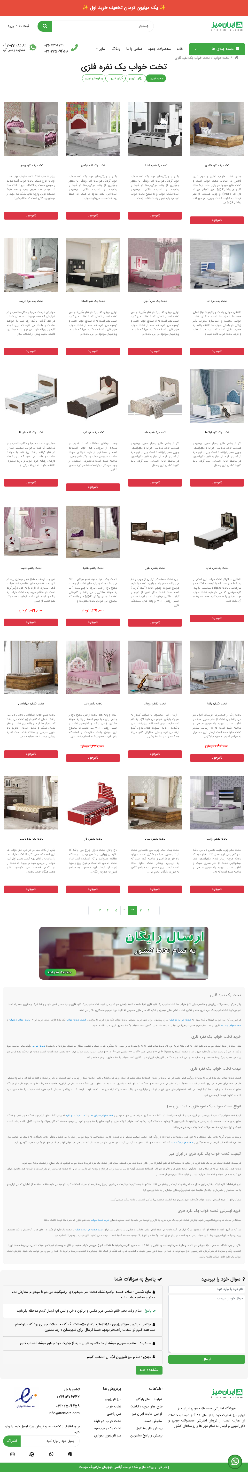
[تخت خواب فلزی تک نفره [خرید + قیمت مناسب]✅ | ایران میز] (217, 129)
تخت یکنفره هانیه (93, 568)
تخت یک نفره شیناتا (31, 432)
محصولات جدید (159, 49)
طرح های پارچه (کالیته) (147, 1407)
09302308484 (15, 46)
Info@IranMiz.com (64, 1413)
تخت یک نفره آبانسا (217, 432)
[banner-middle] (124, 953)
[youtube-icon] (51, 1455)
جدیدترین (156, 78)
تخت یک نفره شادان (217, 165)
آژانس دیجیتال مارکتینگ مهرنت (100, 1467)
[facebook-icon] (31, 1454)
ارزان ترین (135, 78)
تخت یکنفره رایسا (217, 838)
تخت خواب (221, 58)
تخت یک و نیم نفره (107, 1428)
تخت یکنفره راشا (217, 703)
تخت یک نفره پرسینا (31, 165)
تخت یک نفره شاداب (155, 165)
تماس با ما (134, 49)
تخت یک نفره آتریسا (31, 301)
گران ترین (115, 78)
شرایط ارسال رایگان (149, 1399)
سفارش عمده (153, 1421)
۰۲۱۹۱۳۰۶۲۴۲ (68, 1397)
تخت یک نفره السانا (93, 301)
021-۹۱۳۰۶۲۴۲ (54, 46)
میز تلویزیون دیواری (107, 1436)
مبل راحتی (114, 1414)
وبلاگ (115, 49)
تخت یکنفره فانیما (31, 568)
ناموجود (217, 220)
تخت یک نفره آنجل (155, 301)
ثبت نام (24, 26)
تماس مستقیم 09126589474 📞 (124, 8)
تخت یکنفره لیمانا (155, 838)
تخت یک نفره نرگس (93, 165)
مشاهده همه (149, 1370)
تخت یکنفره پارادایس (31, 703)
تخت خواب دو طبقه (107, 1421)
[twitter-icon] (70, 1455)
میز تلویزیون (113, 1399)
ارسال (206, 1359)
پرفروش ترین (94, 78)
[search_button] (45, 26)
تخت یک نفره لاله (155, 432)
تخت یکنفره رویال (155, 703)
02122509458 (68, 1406)
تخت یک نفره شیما (93, 432)
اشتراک (12, 1441)
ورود (11, 26)
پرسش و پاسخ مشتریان (146, 1436)
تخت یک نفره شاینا (217, 568)
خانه (180, 49)
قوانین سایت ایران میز (147, 1414)
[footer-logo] (227, 1393)
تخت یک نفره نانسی (31, 838)
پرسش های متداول (149, 1428)
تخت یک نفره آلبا (217, 301)
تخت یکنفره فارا (93, 838)
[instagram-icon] (12, 1455)
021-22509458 (56, 51)
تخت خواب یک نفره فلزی (192, 58)
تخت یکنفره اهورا (155, 568)
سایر (102, 49)
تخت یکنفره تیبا (93, 703)
